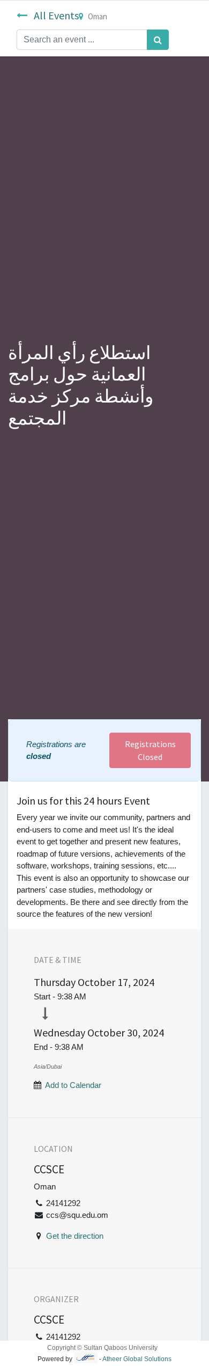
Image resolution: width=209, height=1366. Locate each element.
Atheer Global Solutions (136, 1359)
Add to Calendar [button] (73, 1085)
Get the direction (74, 1235)
